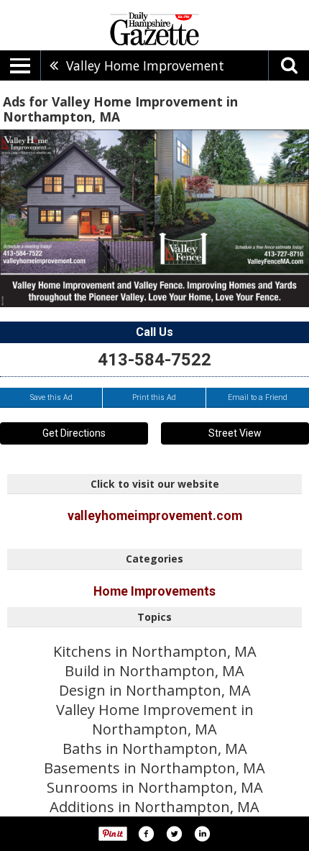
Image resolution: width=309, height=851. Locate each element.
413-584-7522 (154, 360)
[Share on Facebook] (146, 834)
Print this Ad (154, 397)
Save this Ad (51, 397)
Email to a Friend (257, 397)
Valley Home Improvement (145, 65)
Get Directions (74, 433)
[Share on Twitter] (174, 834)
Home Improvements (154, 591)
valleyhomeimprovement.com (155, 516)
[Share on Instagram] (202, 834)
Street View (235, 433)
